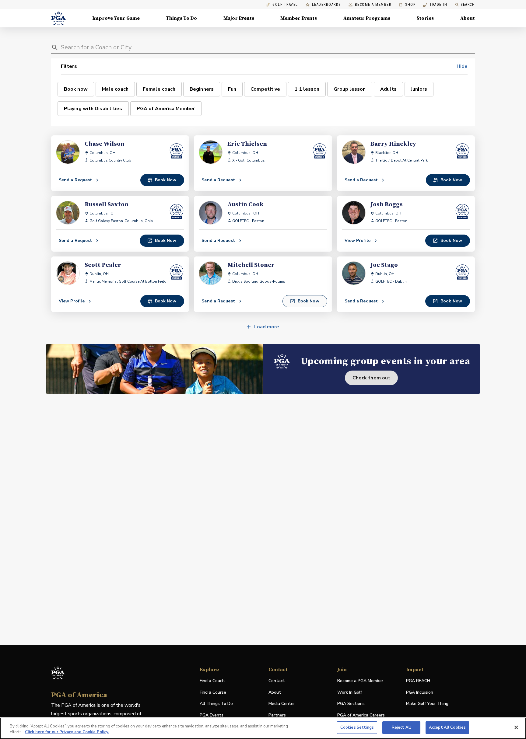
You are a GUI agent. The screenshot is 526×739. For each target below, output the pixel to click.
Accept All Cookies (447, 727)
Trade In (435, 5)
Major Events (238, 18)
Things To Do (181, 18)
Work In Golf (349, 692)
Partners (277, 715)
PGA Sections (351, 703)
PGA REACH (418, 681)
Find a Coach (212, 681)
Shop (407, 5)
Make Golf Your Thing (427, 704)
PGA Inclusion (419, 692)
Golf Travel (285, 5)
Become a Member (373, 5)
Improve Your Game (116, 18)
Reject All (401, 727)
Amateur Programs (366, 18)
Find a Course (213, 692)
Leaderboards (326, 5)
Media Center (281, 704)
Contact (276, 681)
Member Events (298, 18)
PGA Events (211, 715)
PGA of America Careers (361, 715)
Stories (425, 18)
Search (468, 4)
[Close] (516, 727)
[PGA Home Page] (58, 18)
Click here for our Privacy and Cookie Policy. (67, 732)
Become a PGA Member (360, 681)
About (467, 18)
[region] (263, 728)
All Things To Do (216, 703)
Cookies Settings (357, 727)
